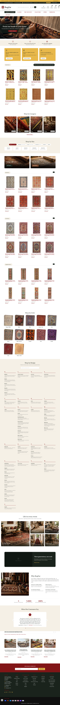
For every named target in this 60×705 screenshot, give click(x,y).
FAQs (25, 683)
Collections (38, 12)
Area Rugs (21, 144)
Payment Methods (25, 681)
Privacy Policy (52, 686)
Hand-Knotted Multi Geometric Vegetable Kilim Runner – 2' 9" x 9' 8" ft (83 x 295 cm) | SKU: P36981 (36, 300)
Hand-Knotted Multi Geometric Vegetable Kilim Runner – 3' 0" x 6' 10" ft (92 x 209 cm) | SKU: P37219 (23, 281)
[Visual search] (33, 7)
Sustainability (52, 683)
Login (25, 684)
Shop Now (48, 2)
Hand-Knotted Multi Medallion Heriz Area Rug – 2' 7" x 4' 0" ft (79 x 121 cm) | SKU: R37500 (49, 254)
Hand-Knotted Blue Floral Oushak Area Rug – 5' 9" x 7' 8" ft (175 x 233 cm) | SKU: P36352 (36, 189)
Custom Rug (43, 681)
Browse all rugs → (30, 134)
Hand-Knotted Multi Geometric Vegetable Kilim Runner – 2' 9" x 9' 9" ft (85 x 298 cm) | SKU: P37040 (49, 281)
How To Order (25, 678)
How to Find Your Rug (34, 681)
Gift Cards (51, 684)
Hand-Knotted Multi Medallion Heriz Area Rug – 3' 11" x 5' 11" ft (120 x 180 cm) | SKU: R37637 (10, 235)
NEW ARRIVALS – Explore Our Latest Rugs (40, 2)
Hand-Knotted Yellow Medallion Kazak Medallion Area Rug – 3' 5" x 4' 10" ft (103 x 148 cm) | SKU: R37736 (50, 82)
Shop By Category (10, 12)
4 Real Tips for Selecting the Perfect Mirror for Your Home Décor (23, 651)
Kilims (17, 681)
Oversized (38, 144)
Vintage (17, 684)
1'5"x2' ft (8, 149)
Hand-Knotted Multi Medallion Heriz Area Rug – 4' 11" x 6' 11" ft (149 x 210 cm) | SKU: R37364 (23, 254)
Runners (44, 144)
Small (13, 144)
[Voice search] (31, 7)
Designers (43, 678)
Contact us (43, 58)
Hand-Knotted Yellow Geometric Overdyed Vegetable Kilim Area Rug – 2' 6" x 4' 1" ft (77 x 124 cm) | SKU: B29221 (23, 101)
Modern (17, 683)
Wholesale (43, 676)
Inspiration (52, 12)
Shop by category (27, 58)
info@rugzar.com (36, 703)
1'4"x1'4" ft (34, 149)
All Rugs (19, 12)
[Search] (35, 7)
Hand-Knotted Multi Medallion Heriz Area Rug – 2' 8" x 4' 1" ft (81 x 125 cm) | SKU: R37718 (36, 235)
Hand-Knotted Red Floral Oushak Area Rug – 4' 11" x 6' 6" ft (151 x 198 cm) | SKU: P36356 (50, 189)
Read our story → (37, 562)
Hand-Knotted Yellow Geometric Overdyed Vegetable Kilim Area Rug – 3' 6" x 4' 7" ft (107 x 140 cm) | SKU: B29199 (10, 101)
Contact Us (25, 676)
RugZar (25, 703)
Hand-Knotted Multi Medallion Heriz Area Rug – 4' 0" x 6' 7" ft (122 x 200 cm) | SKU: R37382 (36, 254)
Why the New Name (52, 681)
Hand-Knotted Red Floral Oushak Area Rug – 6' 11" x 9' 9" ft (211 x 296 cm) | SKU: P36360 (10, 208)
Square (49, 144)
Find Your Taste (28, 12)
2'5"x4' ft (25, 149)
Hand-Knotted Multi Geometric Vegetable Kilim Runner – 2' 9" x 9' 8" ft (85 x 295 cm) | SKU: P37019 (23, 300)
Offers (45, 12)
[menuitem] (9, 12)
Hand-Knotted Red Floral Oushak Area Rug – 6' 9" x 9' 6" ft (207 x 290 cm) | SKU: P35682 (36, 208)
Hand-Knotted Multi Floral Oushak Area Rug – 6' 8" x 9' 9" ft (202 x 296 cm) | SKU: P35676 (50, 208)
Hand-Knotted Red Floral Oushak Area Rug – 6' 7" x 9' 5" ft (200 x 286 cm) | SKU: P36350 (23, 208)
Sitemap (34, 684)
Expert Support (55, 2)
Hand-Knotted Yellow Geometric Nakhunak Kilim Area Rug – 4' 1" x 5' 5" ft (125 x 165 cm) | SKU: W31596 (36, 101)
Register (25, 686)
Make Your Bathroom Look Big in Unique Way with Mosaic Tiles (36, 651)
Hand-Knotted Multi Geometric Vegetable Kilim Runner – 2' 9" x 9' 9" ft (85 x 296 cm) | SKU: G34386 (10, 300)
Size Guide (34, 678)
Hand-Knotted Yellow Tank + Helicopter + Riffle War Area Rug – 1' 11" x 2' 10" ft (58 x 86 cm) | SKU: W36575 (10, 82)
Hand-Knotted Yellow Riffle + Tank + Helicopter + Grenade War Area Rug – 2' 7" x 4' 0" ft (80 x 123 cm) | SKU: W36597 (36, 82)
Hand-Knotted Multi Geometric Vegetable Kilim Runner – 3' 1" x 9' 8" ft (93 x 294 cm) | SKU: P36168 (10, 281)
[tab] (54, 172)
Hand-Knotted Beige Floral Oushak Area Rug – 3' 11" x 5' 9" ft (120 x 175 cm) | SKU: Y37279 (10, 189)
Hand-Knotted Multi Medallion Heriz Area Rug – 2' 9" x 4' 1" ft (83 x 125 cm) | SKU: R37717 (49, 235)
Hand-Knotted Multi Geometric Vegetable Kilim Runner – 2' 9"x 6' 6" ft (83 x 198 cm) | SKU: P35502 (36, 281)
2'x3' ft (17, 149)
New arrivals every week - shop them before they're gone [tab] (44, 64)
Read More (6, 656)
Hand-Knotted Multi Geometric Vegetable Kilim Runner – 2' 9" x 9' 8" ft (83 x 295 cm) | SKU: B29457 (49, 300)
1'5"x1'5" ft (42, 149)
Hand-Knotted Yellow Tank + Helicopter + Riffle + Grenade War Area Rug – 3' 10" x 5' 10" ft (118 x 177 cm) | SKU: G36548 (23, 82)
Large (30, 144)
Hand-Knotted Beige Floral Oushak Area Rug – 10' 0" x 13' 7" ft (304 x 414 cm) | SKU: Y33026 (23, 189)
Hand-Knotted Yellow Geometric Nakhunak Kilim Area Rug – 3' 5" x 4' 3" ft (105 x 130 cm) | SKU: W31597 (50, 101)
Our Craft (8, 14)
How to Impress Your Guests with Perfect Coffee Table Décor (49, 650)
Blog (34, 683)
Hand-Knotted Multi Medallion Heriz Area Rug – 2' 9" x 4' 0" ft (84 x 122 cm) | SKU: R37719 (23, 235)
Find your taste (9, 58)
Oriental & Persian (17, 678)
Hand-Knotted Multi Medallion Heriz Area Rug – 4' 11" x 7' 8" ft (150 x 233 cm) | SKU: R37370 (10, 254)
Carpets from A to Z (34, 676)
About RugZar (52, 676)
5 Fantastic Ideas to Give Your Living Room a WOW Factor (10, 651)
